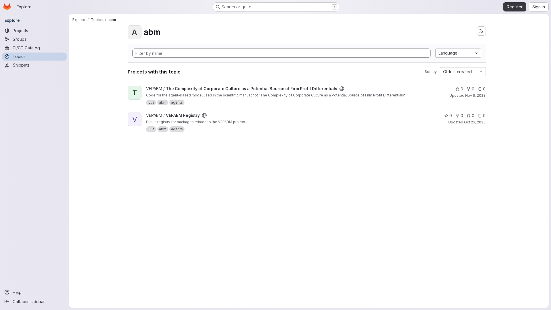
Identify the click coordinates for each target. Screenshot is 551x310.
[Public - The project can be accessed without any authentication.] (341, 88)
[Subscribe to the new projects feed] (481, 31)
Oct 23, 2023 (475, 122)
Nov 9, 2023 (475, 95)
